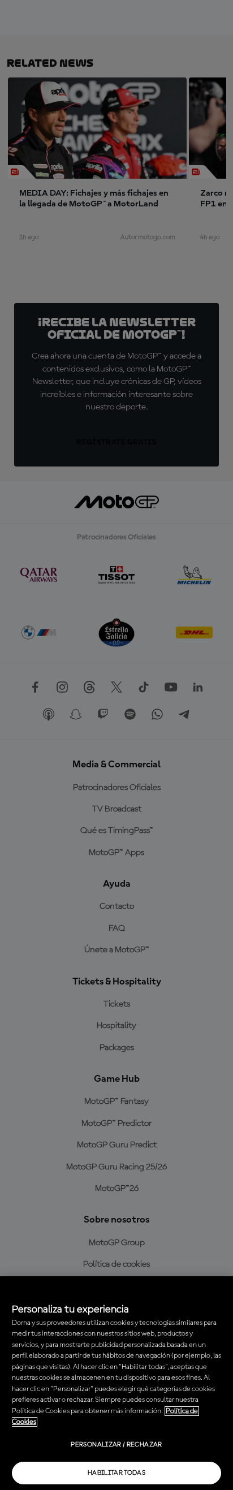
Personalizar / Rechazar (116, 1444)
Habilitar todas (116, 1473)
